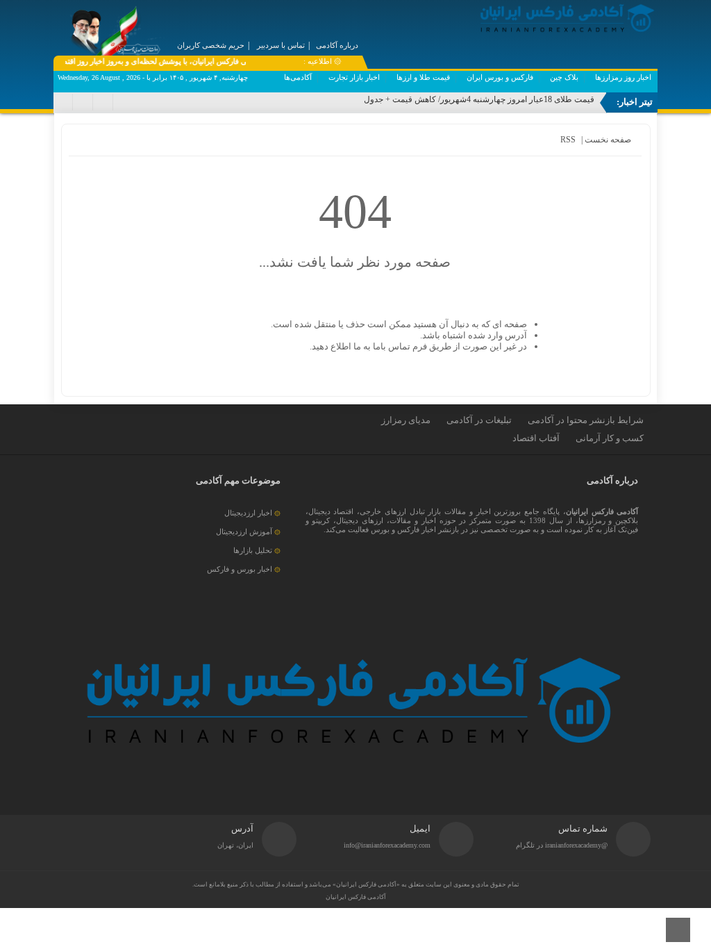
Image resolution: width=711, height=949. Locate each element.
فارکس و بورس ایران (500, 77)
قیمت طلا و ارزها (423, 77)
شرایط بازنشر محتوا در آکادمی (586, 420)
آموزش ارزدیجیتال (244, 531)
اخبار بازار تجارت (354, 77)
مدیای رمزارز (405, 420)
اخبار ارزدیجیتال (248, 513)
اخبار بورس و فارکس (239, 569)
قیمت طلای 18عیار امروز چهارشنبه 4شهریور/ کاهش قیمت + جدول (479, 99)
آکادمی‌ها (298, 77)
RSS (568, 140)
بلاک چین (564, 77)
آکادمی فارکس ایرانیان (356, 896)
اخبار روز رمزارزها (623, 77)
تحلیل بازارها (252, 550)
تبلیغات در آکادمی (479, 420)
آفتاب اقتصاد (536, 438)
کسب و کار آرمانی (610, 438)
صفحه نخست (607, 140)
